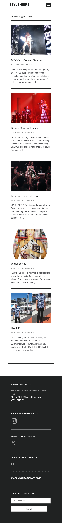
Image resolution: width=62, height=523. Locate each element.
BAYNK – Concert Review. (27, 60)
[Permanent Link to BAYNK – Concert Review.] (31, 40)
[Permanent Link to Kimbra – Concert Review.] (31, 176)
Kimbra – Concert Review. (26, 195)
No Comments (28, 132)
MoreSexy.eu (18, 263)
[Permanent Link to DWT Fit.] (31, 308)
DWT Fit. (16, 328)
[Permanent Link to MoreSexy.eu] (31, 244)
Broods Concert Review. (25, 128)
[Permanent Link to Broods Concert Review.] (31, 108)
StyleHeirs (19, 4)
